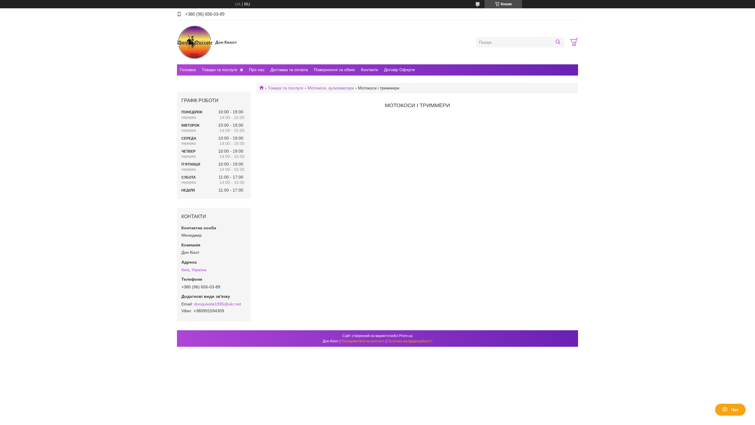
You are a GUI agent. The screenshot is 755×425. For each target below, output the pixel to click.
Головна (188, 69)
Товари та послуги (219, 69)
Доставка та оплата (289, 69)
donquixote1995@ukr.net (217, 304)
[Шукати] (557, 42)
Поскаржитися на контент (363, 341)
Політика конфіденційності (409, 341)
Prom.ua (406, 336)
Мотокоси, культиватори (331, 88)
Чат (734, 409)
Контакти (369, 69)
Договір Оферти (399, 69)
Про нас (257, 69)
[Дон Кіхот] (194, 42)
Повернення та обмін (334, 69)
